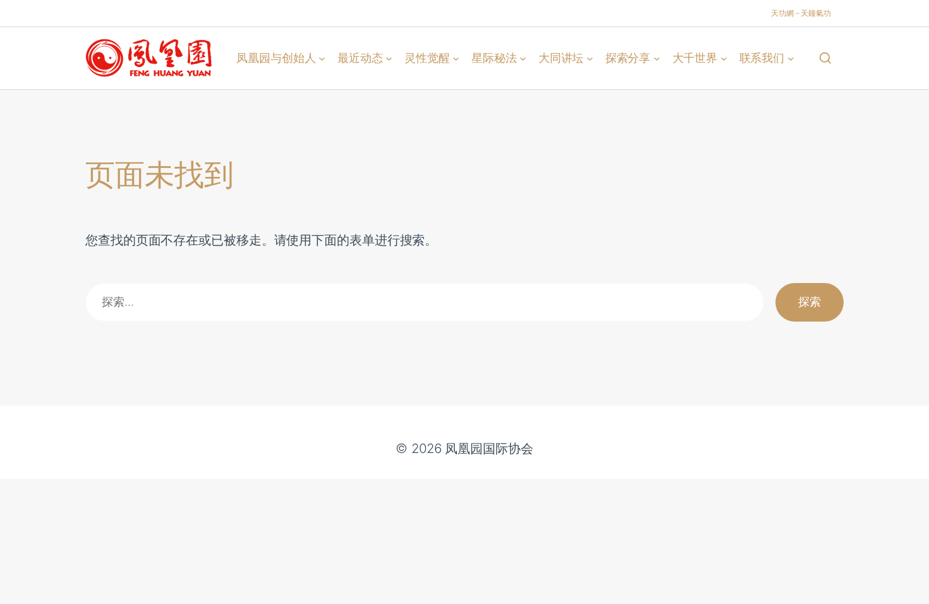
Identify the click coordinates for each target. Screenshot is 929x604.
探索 (809, 301)
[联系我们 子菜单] (790, 57)
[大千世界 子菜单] (723, 57)
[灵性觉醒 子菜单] (455, 57)
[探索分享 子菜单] (656, 57)
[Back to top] (904, 586)
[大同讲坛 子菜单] (589, 57)
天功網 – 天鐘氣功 (801, 13)
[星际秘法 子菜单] (522, 57)
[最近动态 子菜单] (389, 57)
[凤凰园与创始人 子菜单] (322, 57)
